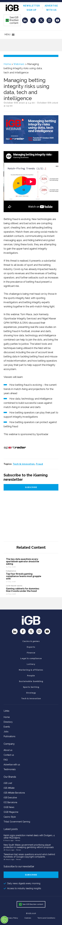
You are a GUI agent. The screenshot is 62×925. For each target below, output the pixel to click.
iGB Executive (10, 797)
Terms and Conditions (46, 918)
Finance (31, 653)
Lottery (31, 664)
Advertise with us (12, 764)
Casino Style (10, 817)
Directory (8, 722)
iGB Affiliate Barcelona (14, 793)
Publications (9, 736)
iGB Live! (8, 783)
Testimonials (10, 769)
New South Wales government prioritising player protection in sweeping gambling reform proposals (29, 846)
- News (17, 840)
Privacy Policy (12, 918)
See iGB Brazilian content (12, 20)
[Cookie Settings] (4, 919)
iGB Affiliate (9, 788)
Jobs (6, 731)
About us (8, 750)
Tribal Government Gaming (17, 821)
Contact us (9, 755)
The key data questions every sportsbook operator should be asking (22, 561)
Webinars (19, 64)
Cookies (28, 918)
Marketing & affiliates (31, 670)
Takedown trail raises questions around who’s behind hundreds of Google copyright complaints (29, 855)
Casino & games (31, 641)
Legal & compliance (31, 658)
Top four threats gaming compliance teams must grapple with (23, 576)
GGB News (9, 807)
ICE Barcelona (10, 802)
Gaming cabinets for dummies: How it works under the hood (22, 589)
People (31, 676)
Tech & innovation (24, 464)
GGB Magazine (11, 812)
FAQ (6, 760)
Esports (31, 647)
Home (7, 64)
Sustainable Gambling (31, 681)
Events (7, 727)
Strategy (31, 693)
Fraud (39, 464)
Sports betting (31, 687)
